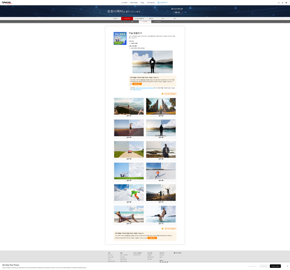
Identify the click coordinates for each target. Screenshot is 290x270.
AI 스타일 (145, 21)
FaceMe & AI (163, 2)
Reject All (264, 266)
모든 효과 (115, 18)
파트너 (109, 259)
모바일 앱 (122, 257)
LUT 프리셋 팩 (157, 21)
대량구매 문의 (123, 259)
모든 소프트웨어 (124, 255)
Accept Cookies (275, 266)
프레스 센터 (111, 257)
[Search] (279, 2)
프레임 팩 (151, 18)
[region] (145, 266)
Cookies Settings (253, 266)
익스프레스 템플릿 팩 (139, 18)
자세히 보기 (137, 84)
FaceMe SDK (136, 255)
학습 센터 (149, 259)
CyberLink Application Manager (144, 88)
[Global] (286, 2)
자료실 (142, 2)
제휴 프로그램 (111, 261)
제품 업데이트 (150, 257)
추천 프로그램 (123, 261)
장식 (163, 18)
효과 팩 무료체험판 (170, 94)
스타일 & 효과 (127, 18)
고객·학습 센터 (151, 2)
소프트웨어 (124, 2)
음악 (175, 18)
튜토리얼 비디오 (137, 89)
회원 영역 (162, 255)
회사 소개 (110, 255)
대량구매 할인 (134, 2)
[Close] (287, 266)
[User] (282, 2)
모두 (133, 21)
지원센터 (149, 255)
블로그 (161, 257)
